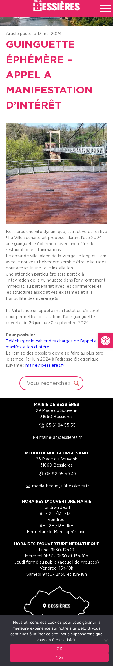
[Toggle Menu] (105, 8)
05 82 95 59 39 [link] (56, 473)
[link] (105, 340)
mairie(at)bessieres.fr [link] (56, 437)
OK (59, 648)
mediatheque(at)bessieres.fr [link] (56, 486)
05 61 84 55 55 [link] (57, 425)
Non (59, 657)
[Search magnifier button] (76, 383)
